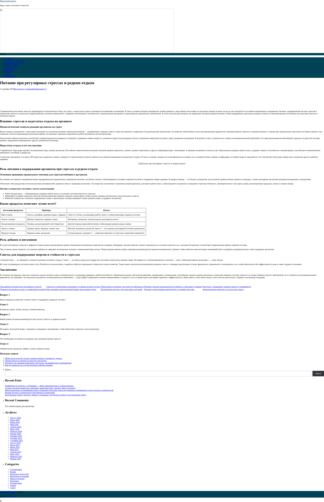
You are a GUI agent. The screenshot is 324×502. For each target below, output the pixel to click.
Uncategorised (16, 469)
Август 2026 (15, 418)
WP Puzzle (11, 496)
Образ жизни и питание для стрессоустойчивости (122, 287)
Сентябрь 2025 (16, 440)
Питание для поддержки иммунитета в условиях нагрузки (169, 289)
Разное (8, 74)
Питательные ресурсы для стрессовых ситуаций (121, 289)
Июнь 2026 (15, 422)
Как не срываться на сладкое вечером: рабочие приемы (29, 365)
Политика (9, 70)
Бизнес (8, 58)
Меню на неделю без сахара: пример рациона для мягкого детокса (33, 358)
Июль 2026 (15, 420)
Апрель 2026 (15, 427)
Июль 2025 (15, 445)
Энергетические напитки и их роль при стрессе (223, 289)
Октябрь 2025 (16, 438)
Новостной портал (8, 1)
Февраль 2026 (16, 431)
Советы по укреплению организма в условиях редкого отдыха (73, 287)
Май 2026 (14, 425)
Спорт (8, 72)
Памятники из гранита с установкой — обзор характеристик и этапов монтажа (39, 386)
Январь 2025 (15, 459)
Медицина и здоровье (14, 63)
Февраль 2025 (16, 456)
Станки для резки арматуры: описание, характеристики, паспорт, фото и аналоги (40, 388)
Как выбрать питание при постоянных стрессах (21, 287)
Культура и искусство (14, 61)
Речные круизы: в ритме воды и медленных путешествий (30, 393)
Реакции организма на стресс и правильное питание (23, 289)
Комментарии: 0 (39, 89)
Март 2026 (14, 429)
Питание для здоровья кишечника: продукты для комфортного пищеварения (38, 363)
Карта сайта (10, 77)
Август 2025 (15, 443)
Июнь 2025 (15, 447)
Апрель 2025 (15, 452)
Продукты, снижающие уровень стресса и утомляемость (226, 287)
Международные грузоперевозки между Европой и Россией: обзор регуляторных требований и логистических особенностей (59, 390)
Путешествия (11, 67)
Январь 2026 (15, 434)
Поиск (8, 369)
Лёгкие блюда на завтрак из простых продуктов (25, 361)
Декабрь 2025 (16, 436)
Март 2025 (14, 454)
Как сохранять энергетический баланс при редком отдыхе (71, 289)
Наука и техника (12, 65)
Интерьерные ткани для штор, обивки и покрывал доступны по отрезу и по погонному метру (45, 395)
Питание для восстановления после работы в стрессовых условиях (173, 287)
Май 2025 (14, 450)
